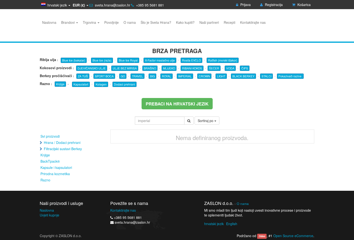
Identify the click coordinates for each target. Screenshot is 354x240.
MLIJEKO (169, 68)
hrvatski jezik (214, 223)
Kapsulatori (80, 84)
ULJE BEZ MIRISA (125, 68)
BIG (152, 76)
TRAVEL (137, 76)
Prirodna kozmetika (55, 173)
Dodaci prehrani (124, 84)
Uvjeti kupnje (49, 215)
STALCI (266, 76)
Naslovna (47, 210)
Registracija (273, 4)
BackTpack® (50, 161)
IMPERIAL (185, 76)
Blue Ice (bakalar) (73, 60)
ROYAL (166, 76)
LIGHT (221, 76)
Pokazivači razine (290, 76)
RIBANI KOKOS (192, 68)
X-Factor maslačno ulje (160, 60)
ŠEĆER (214, 68)
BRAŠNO (150, 68)
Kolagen (101, 84)
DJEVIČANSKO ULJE (92, 68)
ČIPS (244, 68)
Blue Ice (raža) (101, 60)
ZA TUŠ (83, 76)
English (231, 223)
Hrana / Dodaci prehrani (62, 142)
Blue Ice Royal (128, 60)
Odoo (262, 236)
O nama (243, 203)
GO (123, 76)
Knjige (60, 84)
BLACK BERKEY (243, 76)
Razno (45, 180)
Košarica (303, 4)
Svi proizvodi (50, 136)
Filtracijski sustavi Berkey (63, 148)
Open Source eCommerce (293, 235)
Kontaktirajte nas (123, 210)
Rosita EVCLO (191, 60)
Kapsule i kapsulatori (56, 167)
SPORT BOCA (104, 76)
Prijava (245, 4)
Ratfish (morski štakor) (222, 60)
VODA (230, 68)
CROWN (204, 76)
